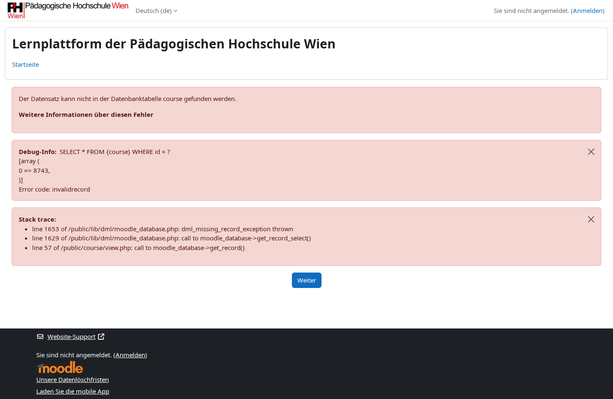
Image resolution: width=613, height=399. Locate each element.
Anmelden (588, 10)
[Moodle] (59, 367)
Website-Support (71, 336)
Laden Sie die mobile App (72, 391)
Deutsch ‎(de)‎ (154, 10)
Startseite (25, 64)
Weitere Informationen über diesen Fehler (86, 114)
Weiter (306, 280)
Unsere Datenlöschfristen (72, 379)
